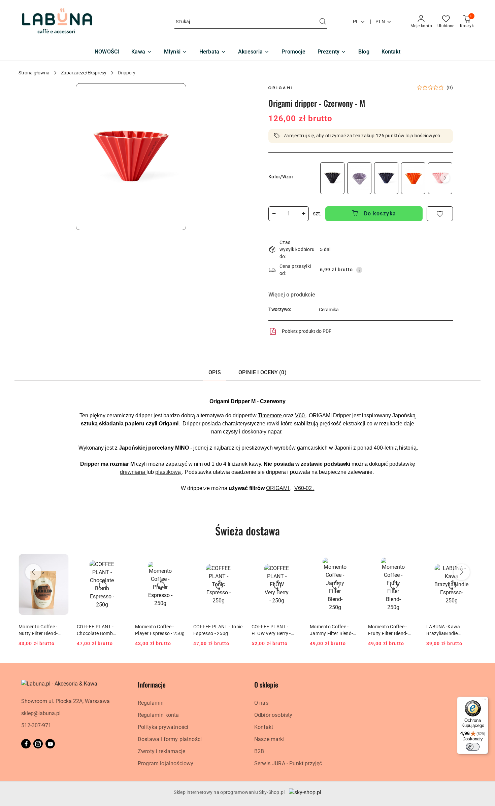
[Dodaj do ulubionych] (440, 213)
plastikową (168, 472)
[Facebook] (26, 743)
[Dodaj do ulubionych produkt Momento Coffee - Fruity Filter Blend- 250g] (410, 559)
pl (356, 21)
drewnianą (133, 472)
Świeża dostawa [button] (247, 530)
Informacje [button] (152, 684)
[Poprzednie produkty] (33, 572)
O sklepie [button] (266, 684)
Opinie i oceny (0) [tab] (262, 372)
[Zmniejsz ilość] (274, 214)
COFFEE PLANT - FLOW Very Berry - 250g (271, 630)
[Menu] (484, 701)
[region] (386, 178)
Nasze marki (269, 739)
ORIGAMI (278, 488)
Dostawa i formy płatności (170, 739)
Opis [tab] (214, 372)
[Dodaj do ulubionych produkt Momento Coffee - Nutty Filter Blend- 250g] (61, 559)
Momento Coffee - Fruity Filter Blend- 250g (388, 630)
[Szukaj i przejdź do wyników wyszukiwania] (322, 22)
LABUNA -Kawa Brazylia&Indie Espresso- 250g (443, 630)
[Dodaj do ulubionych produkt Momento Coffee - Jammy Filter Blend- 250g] (352, 559)
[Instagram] (38, 743)
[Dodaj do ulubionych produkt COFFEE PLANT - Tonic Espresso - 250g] (236, 559)
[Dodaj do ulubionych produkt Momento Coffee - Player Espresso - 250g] (177, 559)
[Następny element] (445, 178)
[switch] (473, 747)
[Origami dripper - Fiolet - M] (359, 178)
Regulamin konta (158, 715)
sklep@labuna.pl (41, 713)
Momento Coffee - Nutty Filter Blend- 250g (38, 630)
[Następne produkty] (462, 572)
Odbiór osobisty (273, 715)
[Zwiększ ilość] (303, 214)
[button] (131, 156)
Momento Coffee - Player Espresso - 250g (160, 630)
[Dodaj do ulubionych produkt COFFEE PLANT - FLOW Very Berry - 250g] (294, 559)
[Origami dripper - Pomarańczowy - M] (413, 178)
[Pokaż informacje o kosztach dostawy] (359, 270)
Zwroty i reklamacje (161, 751)
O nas (261, 703)
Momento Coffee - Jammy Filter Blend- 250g (331, 630)
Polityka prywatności (163, 727)
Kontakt (263, 727)
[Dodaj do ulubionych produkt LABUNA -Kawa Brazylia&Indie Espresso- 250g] (469, 559)
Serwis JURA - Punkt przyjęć (288, 763)
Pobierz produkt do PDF (306, 331)
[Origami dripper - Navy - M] (386, 178)
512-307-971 (36, 725)
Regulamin (151, 703)
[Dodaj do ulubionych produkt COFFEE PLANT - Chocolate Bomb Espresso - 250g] (119, 559)
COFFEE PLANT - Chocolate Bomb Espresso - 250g (95, 630)
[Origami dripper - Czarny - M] (332, 178)
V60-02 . (304, 488)
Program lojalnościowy (165, 763)
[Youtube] (50, 743)
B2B (259, 751)
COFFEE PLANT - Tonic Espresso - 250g (218, 630)
